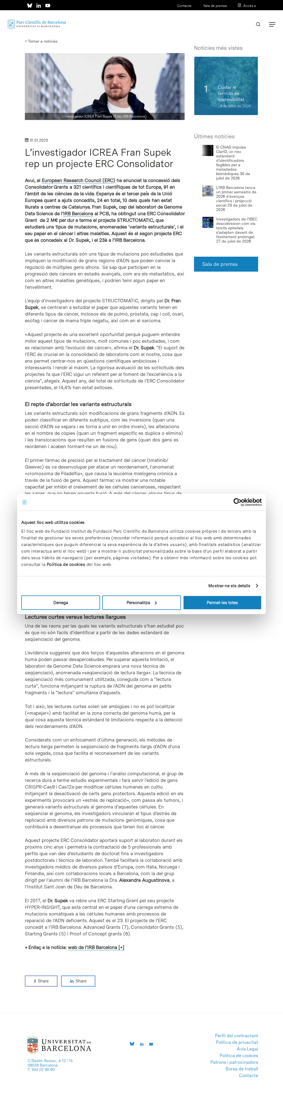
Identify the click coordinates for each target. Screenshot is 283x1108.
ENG (252, 13)
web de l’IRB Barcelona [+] (96, 947)
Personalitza (138, 602)
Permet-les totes (222, 602)
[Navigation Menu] (272, 24)
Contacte (184, 6)
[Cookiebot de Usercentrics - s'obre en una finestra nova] (237, 502)
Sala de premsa (215, 6)
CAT (235, 13)
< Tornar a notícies (41, 41)
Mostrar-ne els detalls (229, 585)
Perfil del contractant (236, 1036)
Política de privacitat (237, 1042)
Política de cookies (66, 564)
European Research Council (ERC (77, 180)
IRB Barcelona (78, 213)
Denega (60, 602)
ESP (244, 13)
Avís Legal (247, 1049)
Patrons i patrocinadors (234, 1062)
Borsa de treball (242, 1069)
